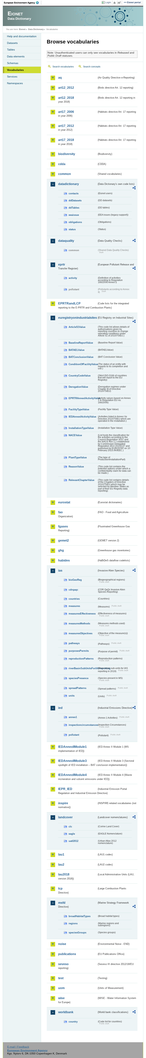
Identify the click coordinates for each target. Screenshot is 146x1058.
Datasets (12, 42)
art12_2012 (66, 87)
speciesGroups (77, 932)
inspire (63, 803)
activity (73, 278)
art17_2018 (66, 140)
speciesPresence (78, 678)
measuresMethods (79, 623)
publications (67, 954)
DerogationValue (78, 386)
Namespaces (15, 83)
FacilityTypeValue (79, 409)
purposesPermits (79, 650)
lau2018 (63, 874)
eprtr (61, 264)
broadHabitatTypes (79, 916)
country (73, 1021)
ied (60, 707)
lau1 (61, 854)
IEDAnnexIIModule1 (72, 746)
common (64, 174)
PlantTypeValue (78, 457)
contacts (74, 193)
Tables (11, 49)
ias (60, 570)
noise (62, 944)
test (60, 978)
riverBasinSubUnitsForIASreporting (83, 668)
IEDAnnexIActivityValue (82, 416)
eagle (72, 833)
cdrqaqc (73, 589)
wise (61, 998)
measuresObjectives (80, 633)
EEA (22, 3)
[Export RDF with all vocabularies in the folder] (134, 188)
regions (73, 923)
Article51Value (77, 327)
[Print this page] (115, 3)
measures (74, 606)
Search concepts (91, 67)
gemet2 (63, 540)
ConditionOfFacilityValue (83, 364)
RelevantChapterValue (81, 480)
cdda (61, 164)
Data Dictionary (36, 29)
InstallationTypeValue (81, 428)
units (72, 695)
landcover (65, 817)
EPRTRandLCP (69, 303)
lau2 (61, 864)
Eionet (22, 29)
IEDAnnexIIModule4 (72, 774)
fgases (63, 526)
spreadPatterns (77, 688)
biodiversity (66, 154)
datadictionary (68, 184)
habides (64, 560)
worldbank (65, 1012)
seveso (63, 964)
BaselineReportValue (81, 342)
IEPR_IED (65, 789)
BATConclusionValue (81, 357)
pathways (74, 643)
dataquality (66, 240)
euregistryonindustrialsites (77, 317)
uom (61, 988)
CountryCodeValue (79, 375)
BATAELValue (76, 350)
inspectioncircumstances (83, 725)
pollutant (74, 734)
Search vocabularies (63, 67)
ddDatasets (75, 200)
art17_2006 (66, 111)
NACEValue (75, 435)
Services (12, 76)
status (72, 229)
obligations (75, 222)
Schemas (12, 63)
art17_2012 (66, 125)
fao (60, 512)
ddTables (74, 207)
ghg (61, 550)
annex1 (73, 717)
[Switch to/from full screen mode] (120, 3)
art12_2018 (66, 97)
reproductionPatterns (81, 658)
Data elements (16, 56)
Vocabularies (15, 69)
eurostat (64, 502)
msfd (61, 902)
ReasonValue (76, 466)
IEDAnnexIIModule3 (72, 760)
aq (60, 77)
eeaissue (74, 214)
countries (74, 598)
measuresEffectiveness (82, 613)
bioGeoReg (75, 579)
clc (70, 826)
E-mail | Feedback (18, 1046)
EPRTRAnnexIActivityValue (83, 398)
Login (108, 2)
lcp (60, 888)
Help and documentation (21, 36)
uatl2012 (73, 841)
